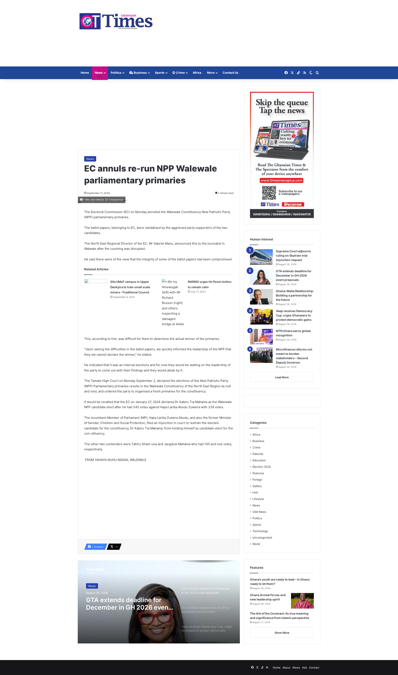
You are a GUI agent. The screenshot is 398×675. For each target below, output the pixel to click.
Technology (260, 531)
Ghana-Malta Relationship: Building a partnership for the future (295, 295)
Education (259, 460)
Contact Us (230, 72)
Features (258, 473)
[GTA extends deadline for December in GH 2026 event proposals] (261, 277)
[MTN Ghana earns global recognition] (261, 336)
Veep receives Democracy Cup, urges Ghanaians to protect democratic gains (294, 315)
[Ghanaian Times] (116, 20)
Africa (197, 72)
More (211, 72)
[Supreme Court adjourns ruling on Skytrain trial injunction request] (261, 257)
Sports (159, 72)
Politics (116, 72)
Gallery (257, 486)
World (256, 544)
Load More (282, 377)
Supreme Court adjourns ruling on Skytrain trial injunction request (293, 255)
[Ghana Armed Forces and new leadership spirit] (302, 601)
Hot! (255, 492)
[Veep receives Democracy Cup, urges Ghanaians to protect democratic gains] (261, 317)
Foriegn (257, 479)
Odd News (259, 511)
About (286, 667)
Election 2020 (261, 466)
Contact (314, 667)
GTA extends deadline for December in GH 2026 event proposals (128, 603)
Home (85, 72)
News (99, 72)
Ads (304, 667)
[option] (159, 601)
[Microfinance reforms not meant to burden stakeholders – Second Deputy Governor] (261, 355)
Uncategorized (262, 537)
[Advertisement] (240, 33)
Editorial (257, 454)
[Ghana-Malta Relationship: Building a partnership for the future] (261, 297)
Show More (282, 632)
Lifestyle (258, 499)
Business (140, 72)
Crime (180, 72)
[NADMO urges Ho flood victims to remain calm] (173, 303)
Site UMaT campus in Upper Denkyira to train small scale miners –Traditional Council (130, 287)
